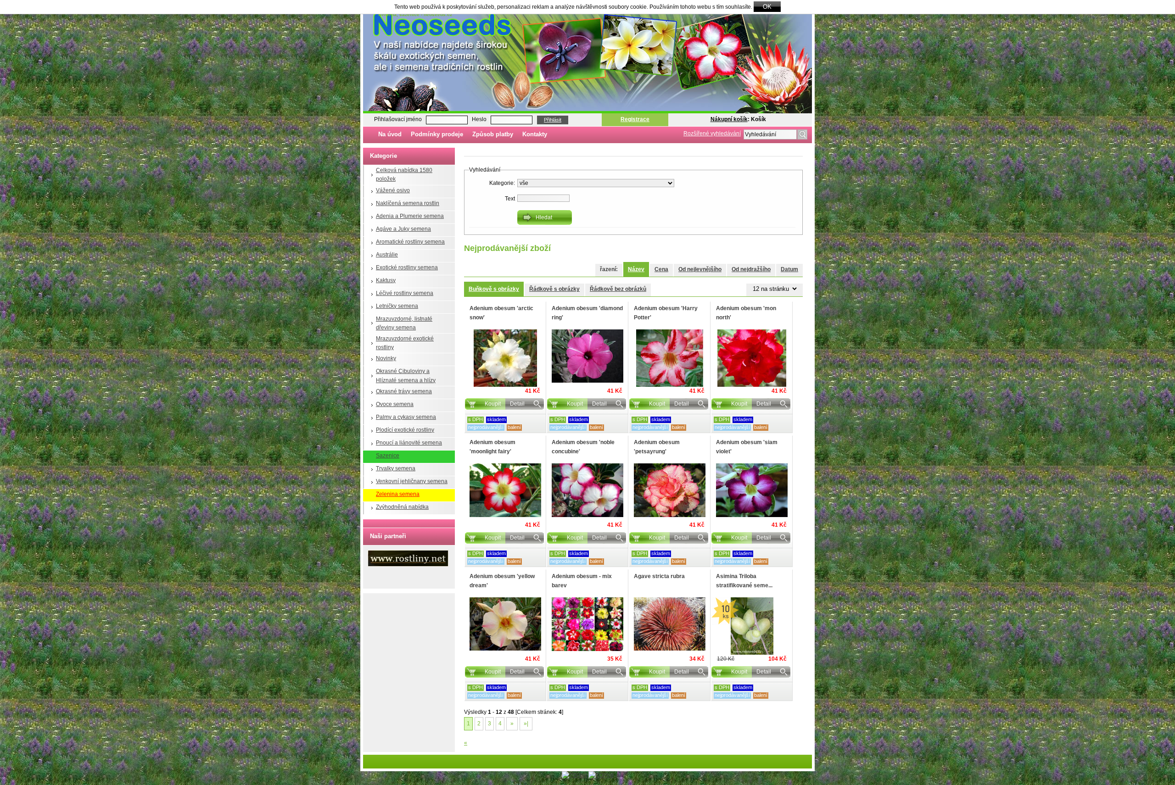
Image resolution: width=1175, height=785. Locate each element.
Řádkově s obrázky (554, 289)
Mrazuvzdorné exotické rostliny (405, 343)
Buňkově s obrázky (494, 289)
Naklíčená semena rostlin (407, 203)
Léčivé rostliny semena (404, 293)
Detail (517, 404)
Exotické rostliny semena (407, 267)
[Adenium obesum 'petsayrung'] (669, 490)
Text (510, 198)
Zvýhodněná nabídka (402, 507)
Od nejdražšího (751, 269)
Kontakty (534, 134)
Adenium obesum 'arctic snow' (501, 312)
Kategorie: (502, 183)
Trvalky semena (395, 468)
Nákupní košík (729, 119)
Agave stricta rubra (659, 576)
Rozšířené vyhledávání (712, 133)
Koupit (493, 404)
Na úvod (390, 134)
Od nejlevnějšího (700, 269)
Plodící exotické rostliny (405, 430)
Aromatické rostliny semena (410, 242)
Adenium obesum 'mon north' (746, 312)
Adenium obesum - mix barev (582, 580)
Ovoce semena (395, 404)
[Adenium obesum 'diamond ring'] (587, 356)
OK (767, 6)
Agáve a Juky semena (403, 229)
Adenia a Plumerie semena (410, 216)
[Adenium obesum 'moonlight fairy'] (505, 490)
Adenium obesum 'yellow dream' (502, 580)
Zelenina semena (398, 494)
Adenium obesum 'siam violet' (747, 446)
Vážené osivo (393, 190)
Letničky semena (397, 306)
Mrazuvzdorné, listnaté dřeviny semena (404, 323)
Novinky (386, 358)
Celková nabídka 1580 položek (404, 174)
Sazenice (387, 455)
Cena (661, 269)
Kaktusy (386, 280)
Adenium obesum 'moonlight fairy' (492, 446)
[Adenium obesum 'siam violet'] (751, 490)
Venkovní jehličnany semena (412, 481)
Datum (789, 269)
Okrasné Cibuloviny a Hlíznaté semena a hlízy (406, 375)
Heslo (479, 119)
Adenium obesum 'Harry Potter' (666, 312)
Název (636, 269)
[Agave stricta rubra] (669, 624)
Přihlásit (552, 119)
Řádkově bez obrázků (618, 289)
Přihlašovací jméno (398, 119)
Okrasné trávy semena (404, 391)
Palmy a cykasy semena (406, 417)
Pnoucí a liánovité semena (409, 443)
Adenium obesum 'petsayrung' (657, 446)
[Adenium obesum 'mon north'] (751, 358)
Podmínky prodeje (437, 134)
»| (526, 723)
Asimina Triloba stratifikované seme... (744, 580)
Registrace (635, 119)
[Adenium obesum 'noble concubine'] (587, 490)
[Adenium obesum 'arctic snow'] (505, 358)
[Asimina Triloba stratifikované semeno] (751, 626)
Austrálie (387, 254)
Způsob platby (492, 134)
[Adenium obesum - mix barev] (587, 624)
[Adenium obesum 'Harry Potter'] (669, 358)
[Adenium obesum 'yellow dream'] (505, 624)
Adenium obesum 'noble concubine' (583, 446)
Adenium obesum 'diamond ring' (587, 312)
